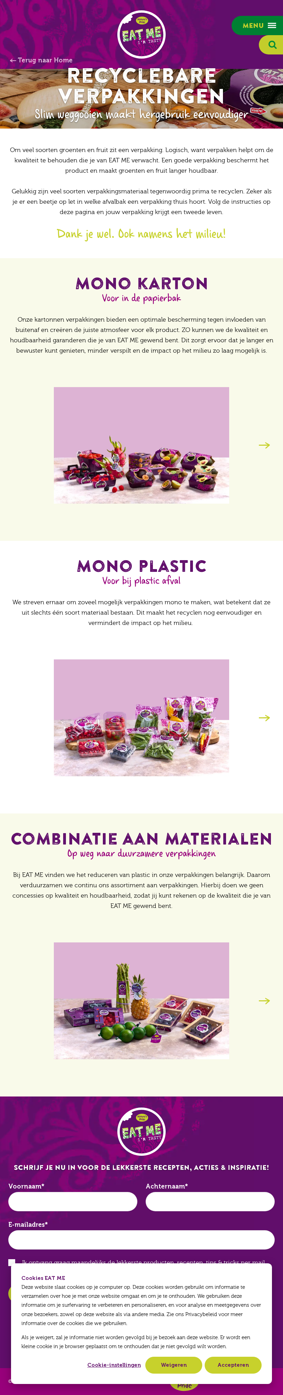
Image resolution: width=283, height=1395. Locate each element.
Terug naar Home (45, 60)
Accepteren (233, 1365)
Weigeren (174, 1365)
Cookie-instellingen (114, 1365)
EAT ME (141, 34)
